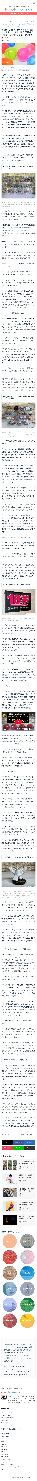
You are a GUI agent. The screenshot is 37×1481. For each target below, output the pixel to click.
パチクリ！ (4, 1462)
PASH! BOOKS (5, 1456)
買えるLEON (4, 1449)
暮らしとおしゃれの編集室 (8, 1464)
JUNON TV (4, 1444)
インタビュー (5, 70)
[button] (29, 1148)
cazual (2, 1469)
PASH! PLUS (4, 1454)
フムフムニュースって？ (7, 1412)
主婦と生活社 (4, 1423)
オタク (13, 70)
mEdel (2, 1441)
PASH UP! (3, 1451)
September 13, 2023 (24, 1374)
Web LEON (4, 1446)
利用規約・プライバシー (7, 1415)
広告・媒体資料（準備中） (8, 1418)
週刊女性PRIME (5, 1434)
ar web (2, 1439)
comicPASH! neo (5, 1459)
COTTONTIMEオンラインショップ (10, 1467)
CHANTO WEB (5, 1436)
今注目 (23, 70)
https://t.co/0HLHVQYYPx (19, 1366)
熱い (28, 70)
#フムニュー (19, 1355)
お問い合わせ (4, 1420)
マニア (18, 70)
